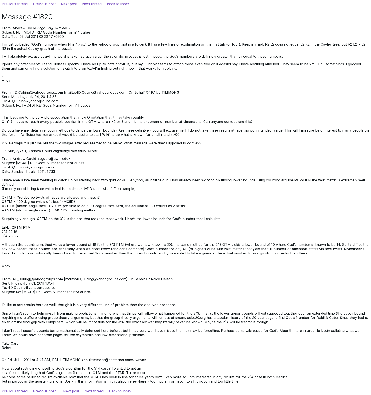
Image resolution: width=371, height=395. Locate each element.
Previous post (44, 4)
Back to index (118, 4)
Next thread (92, 4)
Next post (69, 4)
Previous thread (15, 4)
